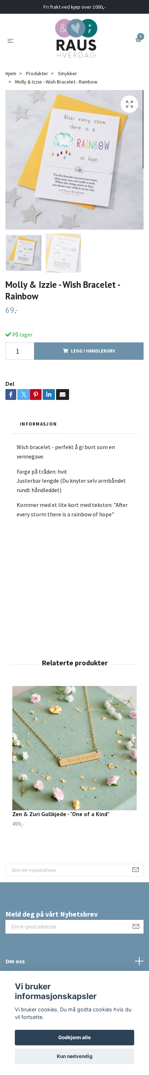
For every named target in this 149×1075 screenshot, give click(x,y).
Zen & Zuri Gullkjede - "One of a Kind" (61, 814)
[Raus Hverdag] (75, 40)
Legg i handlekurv (93, 351)
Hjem (10, 73)
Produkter (37, 73)
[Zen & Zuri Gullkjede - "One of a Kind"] (74, 748)
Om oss (15, 961)
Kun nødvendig (75, 1056)
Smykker (67, 73)
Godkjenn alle (74, 1037)
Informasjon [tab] (38, 424)
